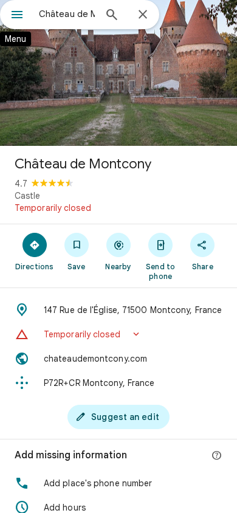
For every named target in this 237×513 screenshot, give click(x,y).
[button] (118, 334)
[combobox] (67, 14)
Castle (27, 195)
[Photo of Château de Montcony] (118, 73)
